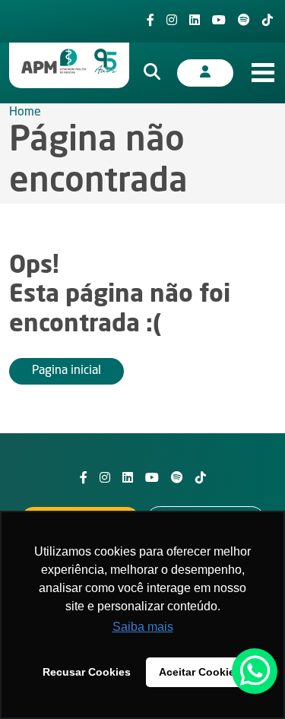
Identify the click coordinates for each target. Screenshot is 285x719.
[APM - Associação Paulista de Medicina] (69, 61)
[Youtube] (219, 21)
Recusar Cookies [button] (87, 672)
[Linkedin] (194, 21)
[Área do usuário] (205, 73)
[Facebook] (150, 21)
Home (25, 112)
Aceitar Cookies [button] (200, 672)
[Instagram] (171, 21)
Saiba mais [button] (142, 626)
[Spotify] (244, 21)
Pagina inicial (66, 371)
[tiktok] (267, 21)
